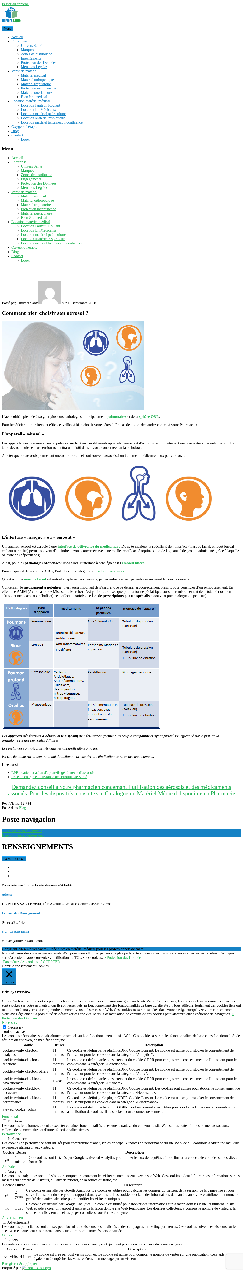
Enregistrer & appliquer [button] (19, 1264)
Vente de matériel (24, 71)
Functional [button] (10, 1116)
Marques (27, 50)
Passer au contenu (15, 4)
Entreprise (19, 41)
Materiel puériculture (36, 92)
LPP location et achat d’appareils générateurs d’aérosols (52, 773)
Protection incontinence (38, 88)
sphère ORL (149, 417)
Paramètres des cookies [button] (20, 962)
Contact (17, 135)
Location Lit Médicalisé (38, 110)
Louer (25, 139)
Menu (7, 28)
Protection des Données (38, 63)
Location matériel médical (30, 101)
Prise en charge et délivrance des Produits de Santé (49, 777)
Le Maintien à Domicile (22, 831)
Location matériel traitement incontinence (52, 122)
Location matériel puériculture (43, 114)
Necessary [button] (9, 1022)
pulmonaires (116, 417)
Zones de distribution (36, 54)
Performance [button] (11, 1134)
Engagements (31, 58)
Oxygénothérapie (24, 127)
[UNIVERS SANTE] (11, 24)
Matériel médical (33, 75)
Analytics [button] (9, 1167)
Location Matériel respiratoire (43, 118)
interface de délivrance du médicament (89, 546)
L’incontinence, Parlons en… (26, 835)
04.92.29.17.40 (14, 859)
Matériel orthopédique (37, 80)
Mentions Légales (34, 67)
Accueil (17, 37)
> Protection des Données (123, 957)
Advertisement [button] (13, 1218)
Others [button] (7, 1235)
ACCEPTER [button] (50, 962)
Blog (15, 131)
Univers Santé (31, 45)
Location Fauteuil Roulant (40, 105)
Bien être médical (34, 97)
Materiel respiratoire (36, 84)
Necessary (15, 1027)
